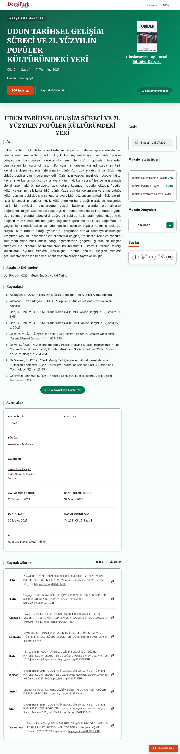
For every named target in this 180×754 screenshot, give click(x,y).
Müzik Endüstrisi (41, 275)
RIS (101, 561)
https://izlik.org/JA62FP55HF (27, 541)
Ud (5, 275)
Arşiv (132, 127)
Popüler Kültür (19, 275)
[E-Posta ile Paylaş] (169, 257)
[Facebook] (135, 257)
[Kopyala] (113, 581)
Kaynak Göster (50, 90)
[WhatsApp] (144, 257)
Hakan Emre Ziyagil (20, 78)
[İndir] (169, 225)
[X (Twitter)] (152, 257)
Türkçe (151, 5)
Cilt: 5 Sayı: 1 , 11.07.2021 (150, 142)
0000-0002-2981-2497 (21, 474)
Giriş (166, 4)
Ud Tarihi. (60, 275)
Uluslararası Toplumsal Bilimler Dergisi (146, 59)
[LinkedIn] (161, 257)
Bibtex (117, 561)
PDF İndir (18, 90)
